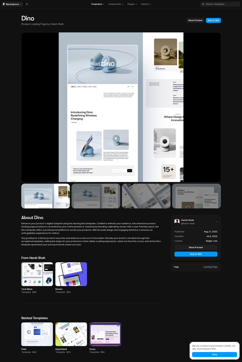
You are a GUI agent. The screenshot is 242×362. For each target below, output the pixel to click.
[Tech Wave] (37, 278)
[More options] (216, 222)
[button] (195, 20)
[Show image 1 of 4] (45, 196)
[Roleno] (71, 278)
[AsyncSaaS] (71, 338)
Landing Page (210, 267)
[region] (121, 107)
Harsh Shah (57, 24)
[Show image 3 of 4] (146, 196)
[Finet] (37, 338)
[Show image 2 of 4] (96, 196)
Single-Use (211, 241)
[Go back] (27, 4)
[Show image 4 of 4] (196, 196)
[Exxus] (105, 338)
